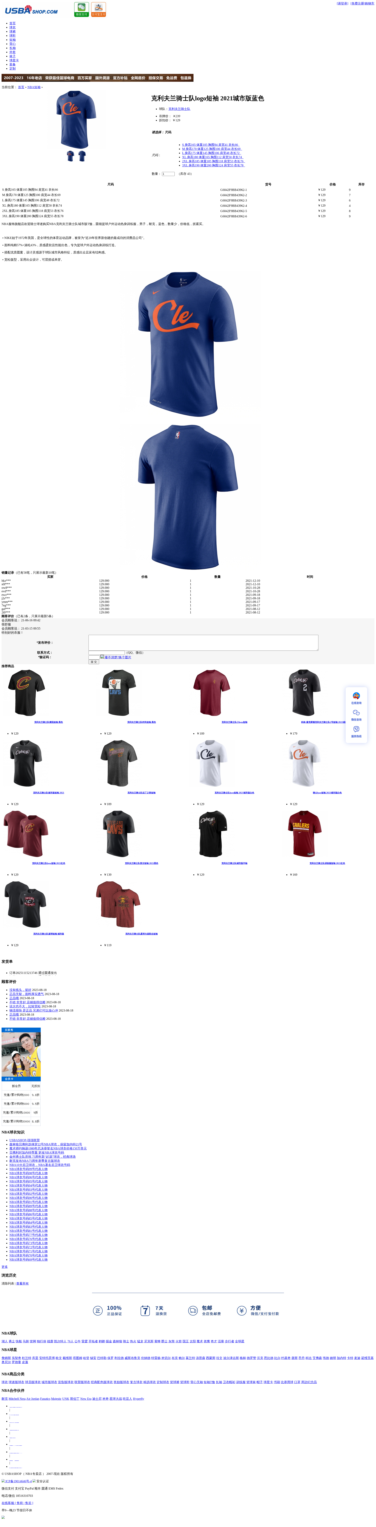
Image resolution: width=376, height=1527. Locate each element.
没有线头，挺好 (20, 990)
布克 (175, 1358)
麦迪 (357, 1358)
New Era (85, 1398)
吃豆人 (127, 1398)
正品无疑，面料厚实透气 (26, 994)
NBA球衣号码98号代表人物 (28, 1173)
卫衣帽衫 (229, 1382)
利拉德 (119, 1358)
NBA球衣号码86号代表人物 (28, 1214)
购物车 (369, 3)
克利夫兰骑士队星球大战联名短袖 (141, 934)
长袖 (12, 48)
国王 (186, 1341)
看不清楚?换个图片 (117, 657)
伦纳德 (145, 1358)
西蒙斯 (210, 1358)
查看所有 (22, 1283)
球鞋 (12, 35)
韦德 (326, 1358)
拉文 (219, 1358)
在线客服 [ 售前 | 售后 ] (17, 1503)
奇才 (214, 1341)
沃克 (260, 1358)
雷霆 (84, 1341)
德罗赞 (251, 1358)
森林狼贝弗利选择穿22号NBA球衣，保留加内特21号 (45, 1144)
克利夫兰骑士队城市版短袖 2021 (48, 792)
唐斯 (294, 1358)
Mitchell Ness (17, 1398)
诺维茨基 (367, 1358)
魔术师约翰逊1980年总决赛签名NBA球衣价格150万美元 (48, 1148)
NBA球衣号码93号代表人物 (28, 1189)
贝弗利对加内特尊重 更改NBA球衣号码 (36, 1152)
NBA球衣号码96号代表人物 (28, 1177)
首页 (12, 23)
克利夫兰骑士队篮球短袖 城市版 (48, 934)
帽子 (260, 1382)
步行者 (229, 1341)
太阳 (193, 1341)
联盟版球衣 (82, 1382)
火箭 (178, 1341)
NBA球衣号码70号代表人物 (28, 1255)
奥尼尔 (6, 1362)
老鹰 (207, 1341)
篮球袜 (251, 1382)
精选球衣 (149, 1382)
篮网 (33, 1341)
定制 (12, 68)
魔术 (200, 1341)
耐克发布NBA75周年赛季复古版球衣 (34, 1160)
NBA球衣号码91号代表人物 (28, 1202)
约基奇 (286, 1358)
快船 (19, 1341)
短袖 (12, 39)
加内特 (341, 1358)
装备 (12, 64)
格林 (243, 1358)
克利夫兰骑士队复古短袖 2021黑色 (141, 863)
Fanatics (45, 1398)
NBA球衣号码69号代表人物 (28, 1259)
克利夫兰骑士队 (179, 109)
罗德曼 (16, 1362)
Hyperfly (138, 1398)
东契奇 (16, 1358)
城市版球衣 (49, 1382)
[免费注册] (358, 3)
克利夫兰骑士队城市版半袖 (234, 863)
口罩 (297, 1382)
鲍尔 (182, 1358)
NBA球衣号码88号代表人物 (28, 1210)
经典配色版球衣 (102, 1382)
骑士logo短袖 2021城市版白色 (327, 792)
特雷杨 (156, 1358)
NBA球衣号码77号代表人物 (28, 1235)
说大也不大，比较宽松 (25, 1006)
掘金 (109, 1341)
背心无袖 (196, 1382)
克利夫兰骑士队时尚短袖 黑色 (141, 722)
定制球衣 (163, 1382)
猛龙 (140, 1341)
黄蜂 (157, 1341)
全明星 (239, 1341)
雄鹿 (50, 1341)
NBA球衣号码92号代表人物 (28, 1193)
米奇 (105, 1398)
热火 (133, 1341)
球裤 (12, 31)
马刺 (26, 1341)
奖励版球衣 (121, 1382)
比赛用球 (287, 1382)
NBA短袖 (34, 87)
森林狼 (117, 1341)
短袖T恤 (209, 1382)
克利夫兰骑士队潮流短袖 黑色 (48, 722)
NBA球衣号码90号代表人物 (28, 1197)
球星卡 (14, 60)
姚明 (333, 1358)
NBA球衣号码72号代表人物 (28, 1247)
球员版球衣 (33, 1382)
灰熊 (171, 1341)
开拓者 (93, 1341)
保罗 (110, 1358)
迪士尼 (97, 1398)
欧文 (59, 1358)
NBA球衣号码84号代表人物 (28, 1222)
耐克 (5, 1398)
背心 (12, 43)
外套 (12, 52)
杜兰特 (26, 1358)
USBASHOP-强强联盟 (24, 1140)
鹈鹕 (102, 1341)
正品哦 (14, 998)
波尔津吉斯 (231, 1358)
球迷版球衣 (16, 1382)
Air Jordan (32, 1398)
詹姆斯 (6, 1358)
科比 (309, 1358)
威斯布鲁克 (132, 1358)
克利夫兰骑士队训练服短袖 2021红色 (327, 863)
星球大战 (115, 1398)
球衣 (12, 27)
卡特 (350, 1358)
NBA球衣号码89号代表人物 (28, 1206)
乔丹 (301, 1358)
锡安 (93, 1358)
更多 (5, 1266)
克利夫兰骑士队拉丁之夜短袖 (141, 792)
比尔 (277, 1358)
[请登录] (342, 3)
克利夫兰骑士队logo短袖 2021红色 (48, 863)
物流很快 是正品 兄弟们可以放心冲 (33, 1010)
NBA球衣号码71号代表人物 (28, 1251)
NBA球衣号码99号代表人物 (28, 1169)
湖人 (5, 1341)
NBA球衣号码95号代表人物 (28, 1181)
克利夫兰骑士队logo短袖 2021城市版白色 (234, 792)
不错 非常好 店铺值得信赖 (27, 1002)
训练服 (241, 1382)
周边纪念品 (309, 1382)
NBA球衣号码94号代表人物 (28, 1185)
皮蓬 (25, 1362)
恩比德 (268, 1358)
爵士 (164, 1341)
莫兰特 (190, 1358)
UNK (65, 1398)
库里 (35, 1358)
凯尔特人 (60, 1341)
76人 (70, 1341)
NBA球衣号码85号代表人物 (28, 1218)
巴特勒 (102, 1358)
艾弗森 (317, 1358)
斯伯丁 (75, 1398)
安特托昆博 (47, 1358)
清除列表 (8, 1283)
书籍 (277, 1382)
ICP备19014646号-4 (18, 1481)
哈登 (86, 1358)
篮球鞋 (185, 1382)
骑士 (126, 1341)
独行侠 (41, 1341)
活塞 (221, 1341)
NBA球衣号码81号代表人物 (28, 1230)
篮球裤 (174, 1382)
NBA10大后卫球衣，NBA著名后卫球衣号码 (39, 1165)
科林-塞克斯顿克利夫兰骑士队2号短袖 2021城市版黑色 (327, 722)
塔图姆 (77, 1358)
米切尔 (166, 1358)
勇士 (12, 1341)
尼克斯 (149, 1341)
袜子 (12, 56)
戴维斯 (67, 1358)
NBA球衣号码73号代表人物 (28, 1243)
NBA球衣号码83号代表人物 (28, 1226)
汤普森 (200, 1358)
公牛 (77, 1341)
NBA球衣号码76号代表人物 (28, 1239)
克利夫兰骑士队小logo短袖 (234, 722)
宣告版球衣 (66, 1382)
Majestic (56, 1398)
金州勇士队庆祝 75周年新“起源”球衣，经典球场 (42, 1156)
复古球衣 (136, 1382)
